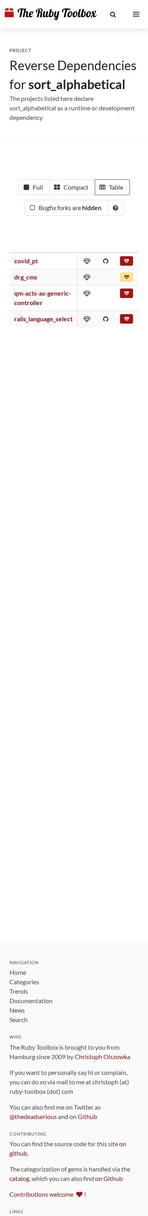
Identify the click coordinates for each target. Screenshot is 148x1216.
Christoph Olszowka (102, 1056)
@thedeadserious (33, 1116)
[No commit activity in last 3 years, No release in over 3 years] (126, 262)
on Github (109, 1178)
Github (87, 1116)
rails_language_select (43, 318)
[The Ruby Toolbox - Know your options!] (50, 14)
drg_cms (25, 277)
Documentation (30, 1000)
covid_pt (26, 260)
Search (18, 1019)
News (17, 1010)
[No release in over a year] (126, 278)
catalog (19, 1178)
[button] (113, 14)
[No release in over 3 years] (126, 295)
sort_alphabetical (77, 84)
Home (17, 972)
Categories (24, 981)
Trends (18, 991)
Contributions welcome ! (47, 1194)
